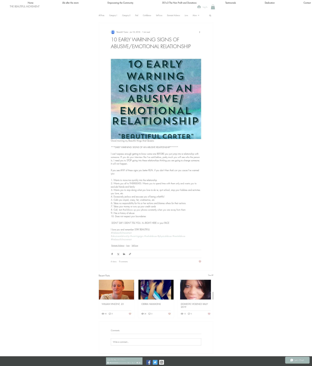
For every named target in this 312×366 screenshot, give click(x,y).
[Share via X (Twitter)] (118, 254)
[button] (213, 6)
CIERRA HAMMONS (151, 304)
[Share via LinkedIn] (124, 254)
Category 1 (113, 15)
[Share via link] (130, 254)
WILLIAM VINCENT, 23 (113, 304)
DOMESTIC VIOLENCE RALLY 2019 (194, 305)
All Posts (101, 15)
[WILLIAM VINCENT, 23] (116, 289)
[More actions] (199, 32)
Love (186, 15)
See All (210, 275)
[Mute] (137, 362)
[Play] (108, 363)
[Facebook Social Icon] (148, 362)
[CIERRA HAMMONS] (156, 289)
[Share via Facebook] (112, 254)
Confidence (147, 15)
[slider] (140, 362)
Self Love (159, 15)
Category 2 (126, 15)
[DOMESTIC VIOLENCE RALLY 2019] (195, 289)
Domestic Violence (173, 15)
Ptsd (136, 15)
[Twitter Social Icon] (155, 362)
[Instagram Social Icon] (161, 362)
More (195, 15)
